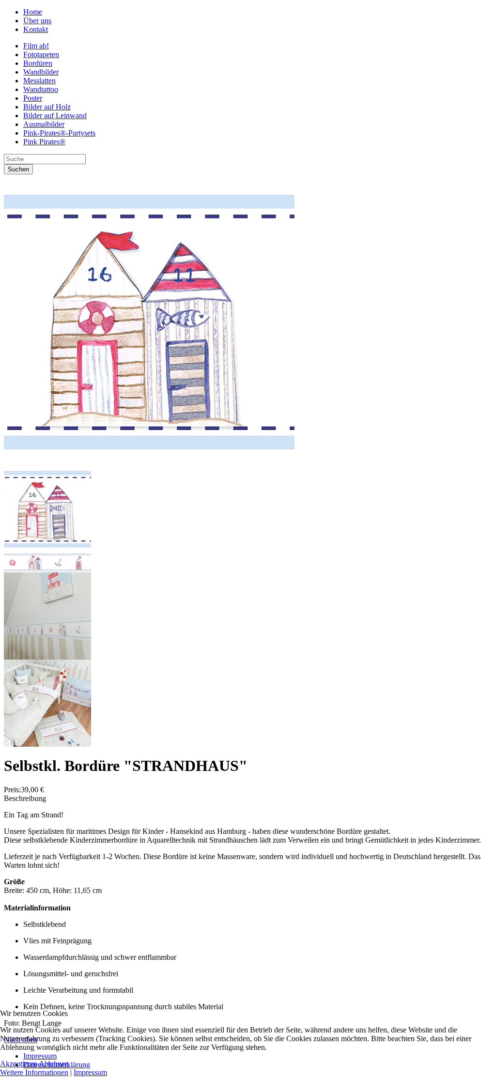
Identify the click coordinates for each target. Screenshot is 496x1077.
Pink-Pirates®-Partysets (59, 133)
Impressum (90, 1072)
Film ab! (36, 46)
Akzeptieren (18, 1064)
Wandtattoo (40, 89)
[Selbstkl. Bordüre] (149, 462)
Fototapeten (41, 54)
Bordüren (37, 63)
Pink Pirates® (44, 142)
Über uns (37, 20)
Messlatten (39, 81)
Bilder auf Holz (47, 107)
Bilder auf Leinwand (55, 115)
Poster (32, 98)
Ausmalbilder (43, 124)
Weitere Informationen (34, 1072)
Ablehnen (54, 1064)
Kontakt (35, 29)
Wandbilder (41, 72)
